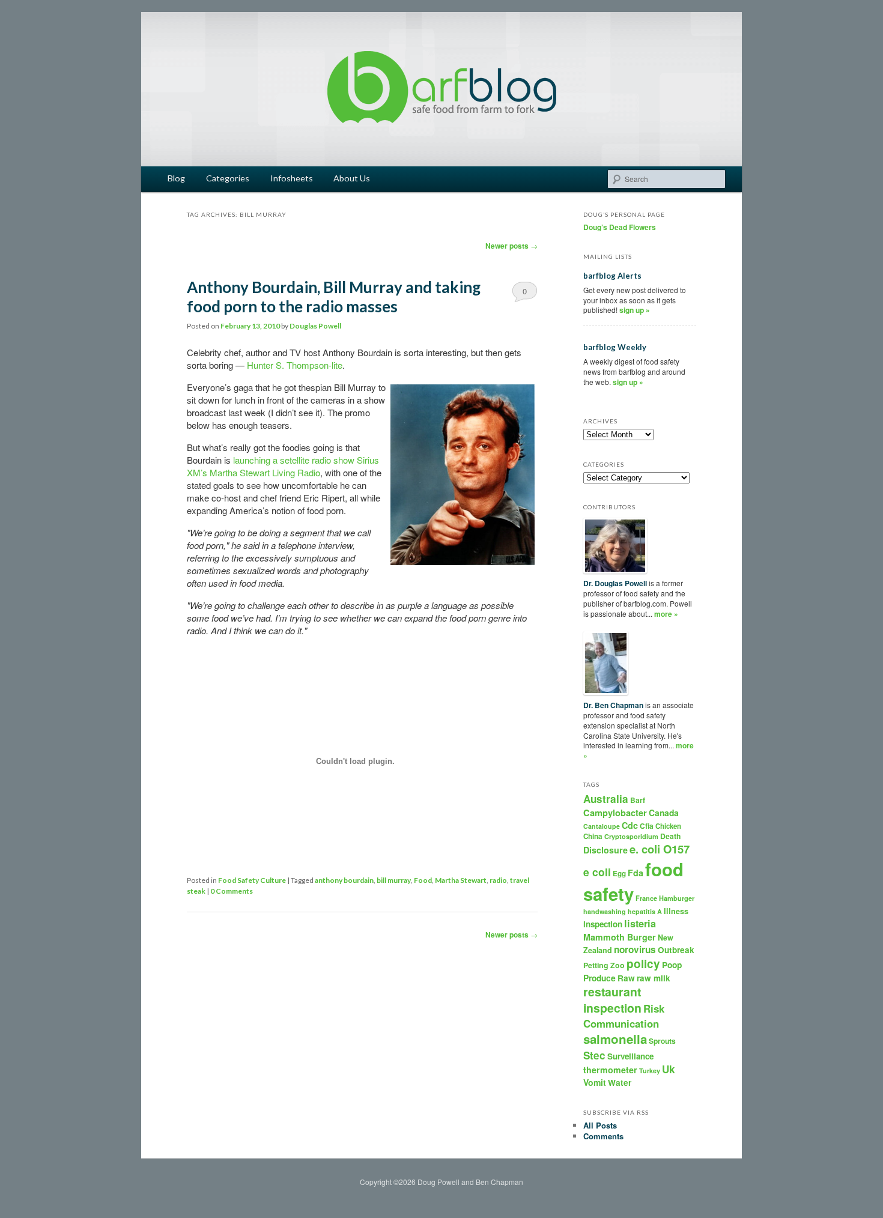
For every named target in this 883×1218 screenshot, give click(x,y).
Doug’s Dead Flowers (619, 227)
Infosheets (291, 178)
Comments (603, 1136)
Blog (176, 178)
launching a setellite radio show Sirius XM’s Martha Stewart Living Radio (283, 466)
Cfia (647, 825)
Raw (626, 978)
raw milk (653, 978)
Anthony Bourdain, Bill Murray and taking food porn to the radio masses (334, 296)
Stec (594, 1055)
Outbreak (676, 950)
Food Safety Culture (252, 880)
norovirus (635, 949)
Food (423, 880)
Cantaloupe (601, 826)
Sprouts (662, 1040)
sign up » (634, 309)
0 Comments (525, 293)
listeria (640, 923)
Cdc (630, 825)
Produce (599, 978)
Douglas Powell (315, 325)
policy (643, 964)
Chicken (668, 826)
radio (498, 880)
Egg (619, 873)
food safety (633, 881)
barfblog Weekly (614, 347)
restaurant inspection (612, 999)
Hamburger (676, 898)
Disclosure (605, 850)
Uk (668, 1069)
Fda (635, 873)
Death (670, 836)
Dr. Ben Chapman (613, 705)
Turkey (649, 1070)
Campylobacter (615, 813)
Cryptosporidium (631, 836)
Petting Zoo (604, 965)
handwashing (604, 911)
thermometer (610, 1070)
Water (619, 1082)
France (646, 898)
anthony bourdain (344, 880)
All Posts (600, 1125)
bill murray (394, 880)
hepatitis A (645, 911)
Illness (676, 911)
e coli (597, 871)
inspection (602, 924)
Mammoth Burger (619, 937)
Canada (664, 813)
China (592, 836)
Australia (605, 799)
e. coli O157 (660, 849)
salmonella (615, 1038)
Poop (672, 965)
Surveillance (630, 1056)
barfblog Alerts (612, 275)
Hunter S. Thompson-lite (294, 365)
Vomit (594, 1082)
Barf (637, 800)
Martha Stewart (461, 880)
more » (666, 613)
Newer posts (511, 245)
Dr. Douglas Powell (615, 583)
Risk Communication (623, 1015)
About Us (351, 178)
